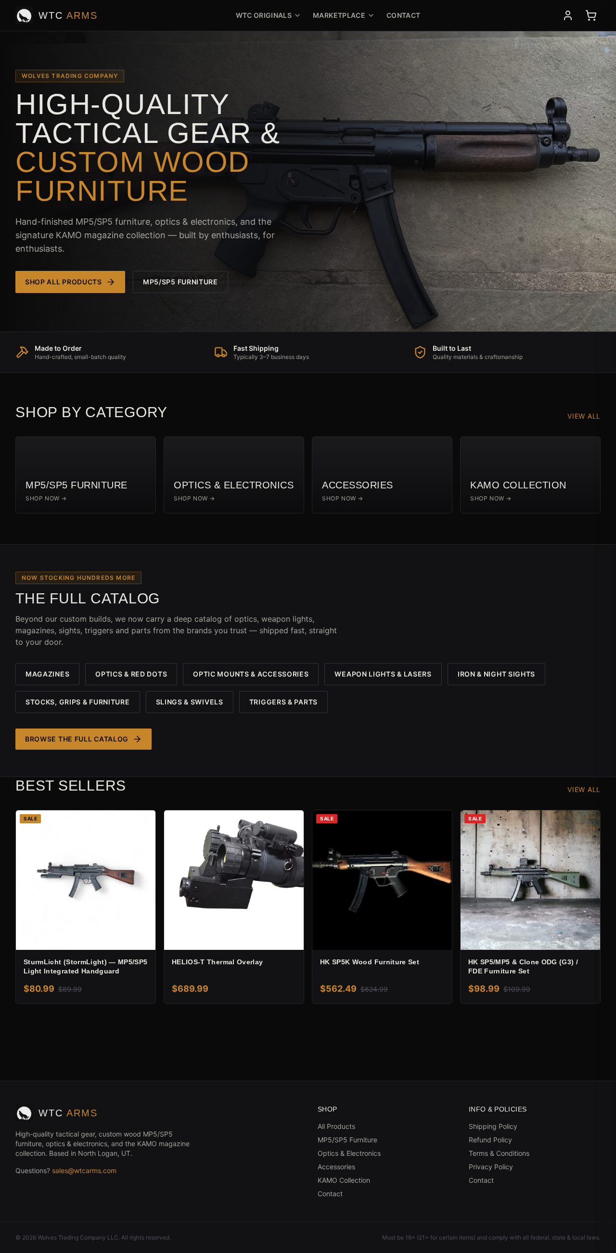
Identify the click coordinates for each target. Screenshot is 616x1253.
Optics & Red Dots (131, 674)
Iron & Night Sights (496, 674)
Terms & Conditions (499, 1153)
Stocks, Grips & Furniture (78, 702)
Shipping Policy (493, 1126)
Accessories (336, 1167)
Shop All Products (63, 282)
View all (584, 416)
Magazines (47, 674)
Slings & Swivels (189, 702)
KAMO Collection (344, 1180)
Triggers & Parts (283, 702)
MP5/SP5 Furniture (180, 282)
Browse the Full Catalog (76, 739)
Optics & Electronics (349, 1153)
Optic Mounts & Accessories (250, 674)
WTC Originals (264, 15)
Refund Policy (490, 1140)
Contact (403, 15)
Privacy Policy (491, 1167)
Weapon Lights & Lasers (382, 674)
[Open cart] (591, 15)
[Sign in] (568, 15)
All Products (336, 1126)
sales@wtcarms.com (84, 1170)
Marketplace (339, 15)
